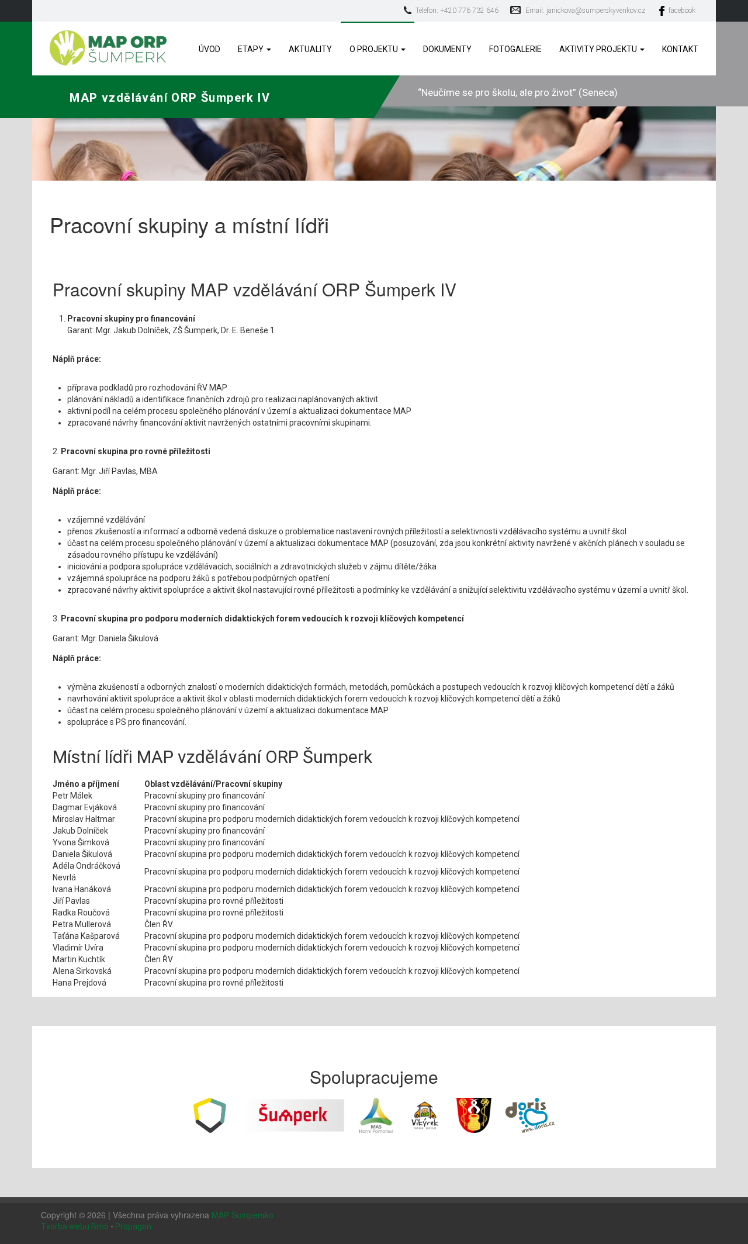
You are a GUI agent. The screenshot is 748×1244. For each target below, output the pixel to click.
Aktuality (310, 49)
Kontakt (680, 49)
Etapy (251, 49)
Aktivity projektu (599, 49)
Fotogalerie (515, 49)
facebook (682, 10)
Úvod (209, 49)
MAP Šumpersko (242, 1215)
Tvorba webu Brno (75, 1226)
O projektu (374, 49)
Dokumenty (447, 49)
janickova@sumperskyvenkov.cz (595, 10)
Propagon (133, 1226)
